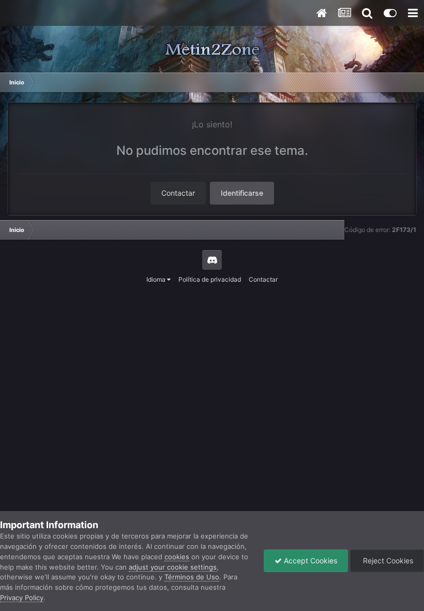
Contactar (178, 192)
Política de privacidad (209, 279)
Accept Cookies (309, 560)
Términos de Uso (191, 577)
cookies (176, 556)
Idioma (156, 279)
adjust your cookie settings (173, 567)
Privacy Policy (21, 597)
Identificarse (242, 192)
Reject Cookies (387, 560)
